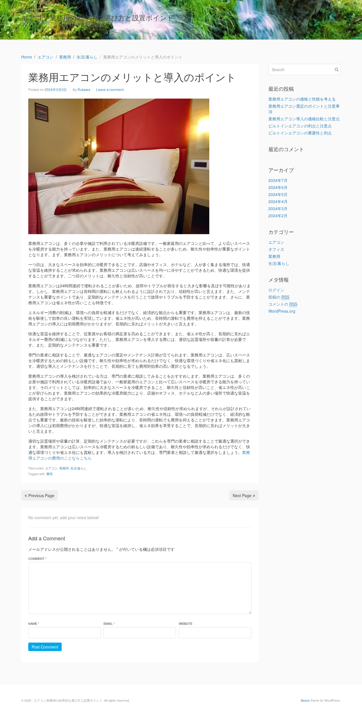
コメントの (282, 304)
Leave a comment (110, 89)
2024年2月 (278, 215)
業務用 (64, 468)
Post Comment (45, 647)
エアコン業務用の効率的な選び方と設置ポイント (97, 17)
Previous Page (41, 495)
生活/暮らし (78, 468)
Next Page (242, 495)
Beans (305, 700)
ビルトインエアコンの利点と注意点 (300, 126)
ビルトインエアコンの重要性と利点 (300, 133)
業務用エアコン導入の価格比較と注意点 (304, 118)
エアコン (51, 468)
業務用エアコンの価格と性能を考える (302, 99)
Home (331, 20)
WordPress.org (281, 311)
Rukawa (83, 89)
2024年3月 (278, 208)
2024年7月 (278, 180)
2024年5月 (278, 194)
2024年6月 (278, 187)
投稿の (278, 297)
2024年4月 (278, 201)
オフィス (276, 249)
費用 (49, 473)
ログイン (276, 290)
